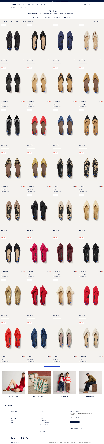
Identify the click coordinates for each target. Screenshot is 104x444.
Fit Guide (42, 426)
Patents (61, 442)
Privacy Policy (66, 442)
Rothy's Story (14, 418)
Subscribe (75, 422)
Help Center (43, 416)
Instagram (76, 428)
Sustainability (13, 416)
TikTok (81, 428)
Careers (12, 420)
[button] (23, 4)
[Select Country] (85, 4)
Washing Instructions (45, 424)
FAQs (42, 418)
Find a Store (13, 414)
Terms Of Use (72, 442)
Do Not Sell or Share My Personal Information (84, 442)
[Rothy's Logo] (15, 4)
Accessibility (43, 431)
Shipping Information (45, 422)
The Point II (35, 17)
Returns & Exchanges (45, 420)
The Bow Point (57, 17)
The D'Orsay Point (46, 17)
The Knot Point (67, 17)
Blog (12, 422)
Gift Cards (43, 429)
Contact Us (43, 414)
